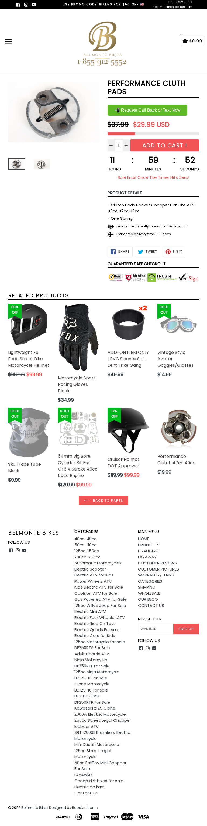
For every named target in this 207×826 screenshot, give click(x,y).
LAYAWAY (83, 775)
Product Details (125, 192)
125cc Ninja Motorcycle (96, 672)
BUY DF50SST (87, 696)
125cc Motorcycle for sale (99, 642)
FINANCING (148, 551)
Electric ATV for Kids (93, 575)
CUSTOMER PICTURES (158, 569)
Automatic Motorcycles (98, 563)
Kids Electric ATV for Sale (98, 587)
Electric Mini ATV (90, 611)
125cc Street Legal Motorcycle (92, 754)
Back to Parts (107, 500)
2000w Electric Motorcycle (100, 714)
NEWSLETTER (150, 619)
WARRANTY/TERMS (156, 575)
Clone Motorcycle (92, 684)
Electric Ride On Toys (95, 623)
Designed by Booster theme (73, 807)
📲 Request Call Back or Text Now (148, 110)
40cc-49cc (85, 539)
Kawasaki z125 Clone (94, 708)
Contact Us (86, 793)
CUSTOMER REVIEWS (157, 563)
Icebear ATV (86, 726)
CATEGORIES (150, 581)
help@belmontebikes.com (172, 7)
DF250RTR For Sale (92, 702)
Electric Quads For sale (96, 629)
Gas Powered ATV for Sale (100, 599)
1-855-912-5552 (180, 2)
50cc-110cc (85, 545)
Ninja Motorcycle (90, 660)
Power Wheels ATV (93, 581)
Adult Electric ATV (91, 654)
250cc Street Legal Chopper (102, 720)
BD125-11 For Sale (90, 678)
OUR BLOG (148, 599)
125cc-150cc (86, 551)
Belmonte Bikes (33, 532)
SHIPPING (147, 587)
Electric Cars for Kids (94, 635)
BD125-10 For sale (91, 690)
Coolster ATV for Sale (95, 593)
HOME (143, 539)
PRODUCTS (149, 545)
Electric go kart (89, 787)
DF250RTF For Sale (92, 666)
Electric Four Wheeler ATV (99, 617)
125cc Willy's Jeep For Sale (100, 605)
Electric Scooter (90, 569)
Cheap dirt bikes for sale (98, 781)
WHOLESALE (149, 593)
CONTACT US (151, 605)
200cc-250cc (87, 557)
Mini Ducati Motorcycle (96, 744)
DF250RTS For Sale (92, 647)
